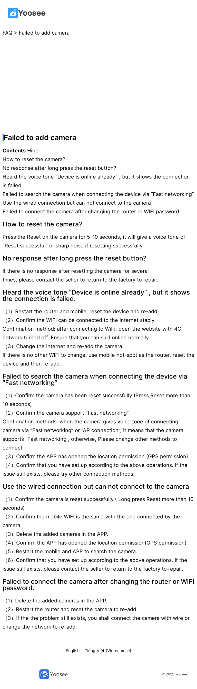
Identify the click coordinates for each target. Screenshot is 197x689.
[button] (120, 13)
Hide (32, 151)
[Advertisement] (98, 86)
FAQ (7, 33)
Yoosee (32, 12)
